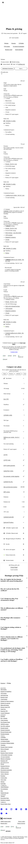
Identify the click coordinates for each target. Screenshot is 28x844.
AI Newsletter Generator (6, 755)
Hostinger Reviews (5, 766)
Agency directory (5, 774)
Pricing (2, 764)
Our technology (4, 789)
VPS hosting (4, 693)
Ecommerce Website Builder (7, 743)
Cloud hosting (4, 699)
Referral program (5, 772)
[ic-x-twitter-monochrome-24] (16, 809)
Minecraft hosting (5, 705)
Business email (4, 697)
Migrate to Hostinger (5, 758)
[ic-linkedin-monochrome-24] (1, 809)
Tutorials (3, 796)
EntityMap (3, 783)
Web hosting (3, 689)
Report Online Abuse (6, 804)
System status (4, 777)
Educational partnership (6, 770)
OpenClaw (3, 709)
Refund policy (4, 823)
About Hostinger (5, 787)
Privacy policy (21, 821)
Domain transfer (4, 728)
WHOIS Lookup (5, 724)
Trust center (3, 779)
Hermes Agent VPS (5, 707)
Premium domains (5, 734)
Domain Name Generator (7, 747)
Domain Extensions (5, 730)
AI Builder (3, 737)
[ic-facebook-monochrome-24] (6, 809)
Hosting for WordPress (6, 691)
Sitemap (2, 781)
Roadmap (3, 775)
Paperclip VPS (4, 711)
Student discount (4, 792)
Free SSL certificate (5, 726)
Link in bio (3, 751)
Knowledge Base (5, 798)
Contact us (3, 802)
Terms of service (21, 823)
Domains (3, 716)
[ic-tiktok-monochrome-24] (1, 813)
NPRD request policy (6, 821)
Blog (2, 791)
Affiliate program (5, 768)
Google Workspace (5, 713)
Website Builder (4, 739)
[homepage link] (3, 3)
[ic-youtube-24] (21, 809)
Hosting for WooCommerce (7, 701)
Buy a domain (4, 718)
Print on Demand (5, 749)
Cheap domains (4, 720)
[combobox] (14, 73)
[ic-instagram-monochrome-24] (11, 809)
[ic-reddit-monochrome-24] (26, 809)
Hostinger (3, 683)
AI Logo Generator (5, 756)
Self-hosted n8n (4, 695)
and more (8, 831)
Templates (3, 745)
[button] (14, 580)
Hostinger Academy (5, 800)
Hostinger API (4, 760)
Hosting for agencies (5, 703)
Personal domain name (6, 732)
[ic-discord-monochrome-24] (6, 813)
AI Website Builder (5, 741)
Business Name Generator (7, 753)
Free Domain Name (5, 722)
